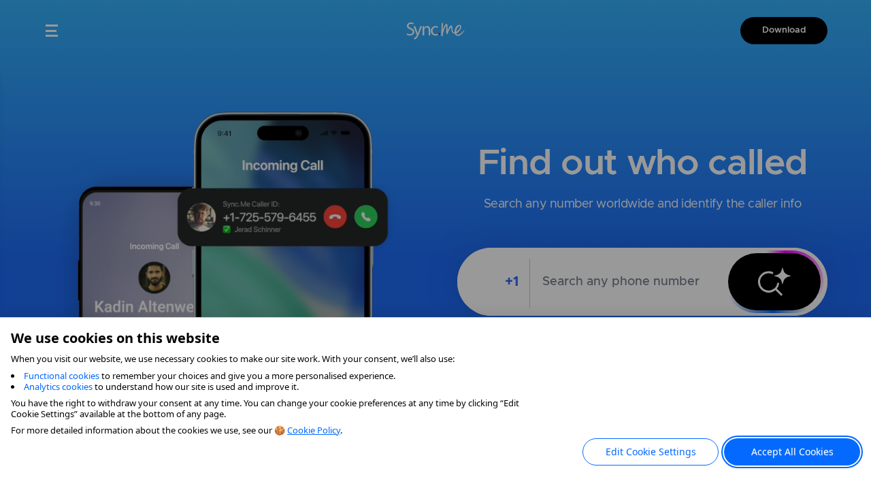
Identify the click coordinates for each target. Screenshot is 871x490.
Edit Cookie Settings (651, 451)
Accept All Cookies (792, 451)
